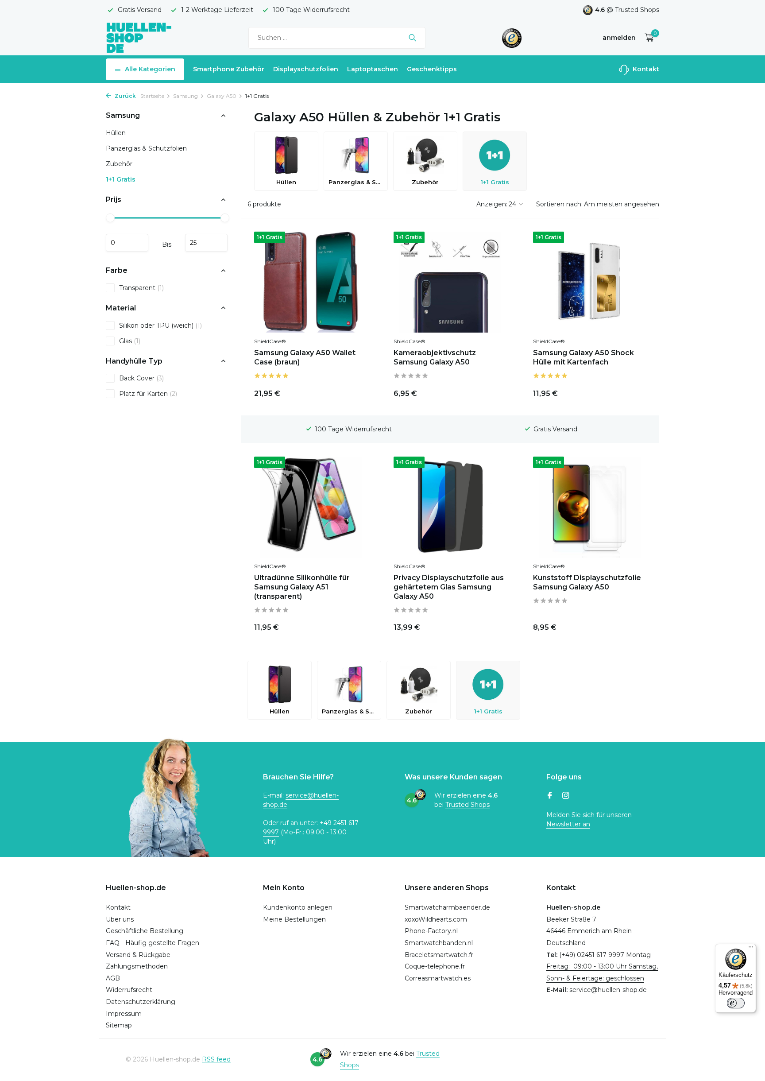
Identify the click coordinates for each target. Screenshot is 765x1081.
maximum (206, 243)
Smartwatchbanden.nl (439, 943)
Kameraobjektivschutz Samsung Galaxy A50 (435, 357)
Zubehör (119, 164)
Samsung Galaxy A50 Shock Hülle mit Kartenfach (583, 357)
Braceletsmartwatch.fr (439, 955)
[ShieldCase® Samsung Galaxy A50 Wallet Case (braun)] (310, 282)
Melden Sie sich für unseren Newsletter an (589, 819)
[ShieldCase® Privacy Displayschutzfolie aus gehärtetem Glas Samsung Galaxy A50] (450, 507)
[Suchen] (412, 37)
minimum (127, 243)
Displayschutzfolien (305, 69)
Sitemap (119, 1025)
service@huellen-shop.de (608, 990)
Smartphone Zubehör (228, 69)
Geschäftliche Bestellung (144, 931)
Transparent (141, 287)
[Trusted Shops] (512, 37)
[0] (647, 37)
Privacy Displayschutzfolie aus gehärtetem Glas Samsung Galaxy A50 (449, 587)
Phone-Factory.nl (431, 931)
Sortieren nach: (559, 204)
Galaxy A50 (221, 96)
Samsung (185, 96)
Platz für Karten (148, 394)
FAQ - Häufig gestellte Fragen (152, 943)
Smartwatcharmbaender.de (447, 907)
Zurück (124, 96)
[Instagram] (565, 796)
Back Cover (141, 378)
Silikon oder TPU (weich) (160, 325)
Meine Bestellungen (294, 919)
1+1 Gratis (120, 179)
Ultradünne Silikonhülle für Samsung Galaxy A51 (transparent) (302, 587)
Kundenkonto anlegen (297, 907)
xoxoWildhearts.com (436, 919)
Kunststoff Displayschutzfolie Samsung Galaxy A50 (587, 582)
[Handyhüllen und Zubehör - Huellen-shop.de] (139, 37)
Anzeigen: (491, 204)
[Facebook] (549, 796)
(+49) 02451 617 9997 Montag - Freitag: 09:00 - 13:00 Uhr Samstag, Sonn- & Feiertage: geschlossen (602, 966)
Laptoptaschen (372, 69)
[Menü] (751, 949)
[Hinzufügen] (490, 392)
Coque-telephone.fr (435, 966)
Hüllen (116, 133)
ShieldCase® (270, 341)
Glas (129, 341)
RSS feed (216, 1059)
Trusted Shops (637, 10)
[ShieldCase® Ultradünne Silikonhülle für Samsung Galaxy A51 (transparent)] (310, 507)
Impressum (124, 1014)
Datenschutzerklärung (140, 1002)
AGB (113, 978)
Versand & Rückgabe (138, 955)
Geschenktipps (432, 69)
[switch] (736, 1003)
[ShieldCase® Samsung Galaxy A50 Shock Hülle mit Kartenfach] (589, 282)
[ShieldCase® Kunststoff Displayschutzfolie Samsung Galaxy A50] (589, 507)
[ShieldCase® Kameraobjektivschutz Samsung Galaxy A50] (450, 282)
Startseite (152, 96)
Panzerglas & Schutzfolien (146, 148)
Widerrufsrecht (129, 990)
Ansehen (345, 391)
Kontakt (645, 69)
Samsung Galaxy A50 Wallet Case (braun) (304, 357)
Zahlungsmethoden (137, 966)
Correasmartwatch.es (438, 978)
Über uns (120, 919)
